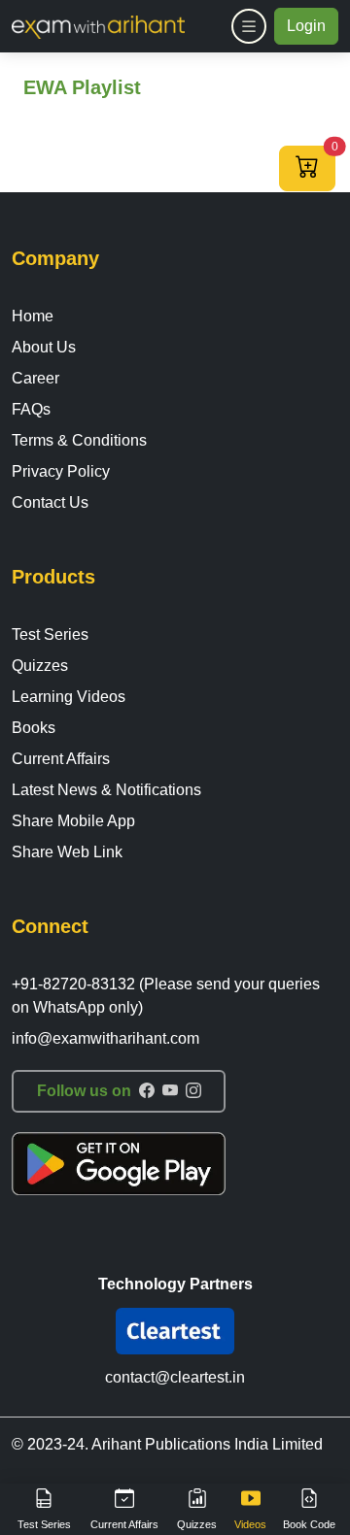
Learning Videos (68, 696)
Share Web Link (67, 852)
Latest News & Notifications (106, 790)
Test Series (50, 634)
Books (33, 727)
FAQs (31, 409)
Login (306, 25)
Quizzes (40, 665)
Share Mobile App (73, 821)
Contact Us (50, 502)
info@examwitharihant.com (105, 1038)
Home (32, 316)
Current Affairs (61, 759)
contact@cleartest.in (175, 1377)
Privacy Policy (61, 471)
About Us (44, 347)
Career (35, 378)
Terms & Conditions (79, 440)
